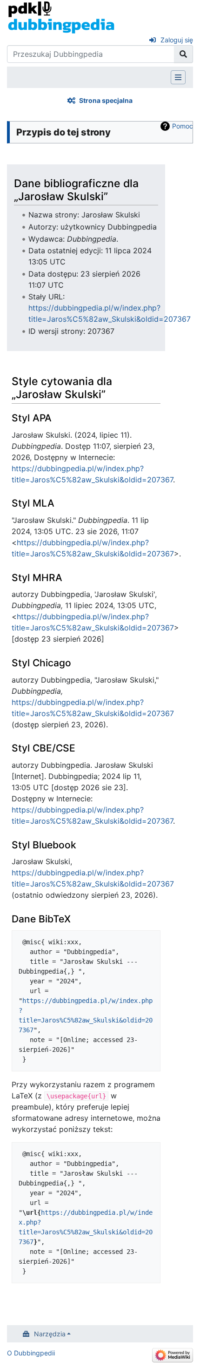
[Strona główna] (61, 16)
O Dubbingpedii (31, 1353)
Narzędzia (50, 1334)
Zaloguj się (176, 40)
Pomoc (182, 126)
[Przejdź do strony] (183, 54)
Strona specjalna (106, 100)
